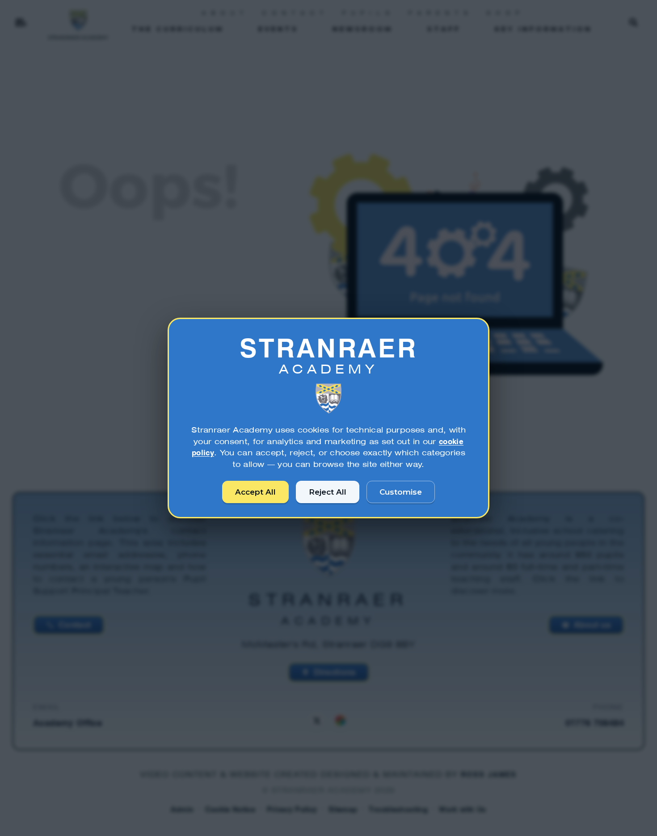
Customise (400, 491)
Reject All (327, 491)
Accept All (255, 491)
